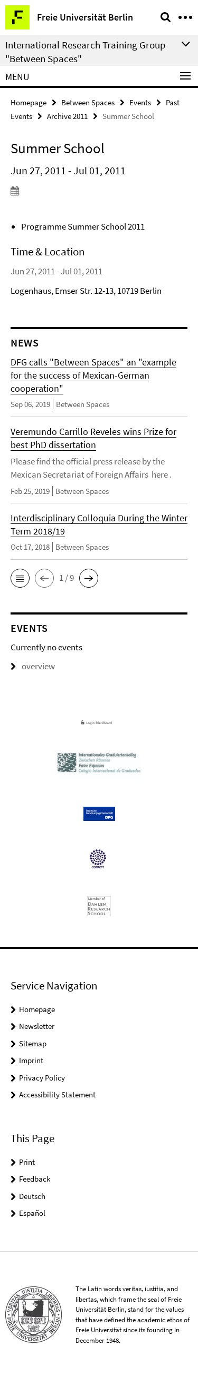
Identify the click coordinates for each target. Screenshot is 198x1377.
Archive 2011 (67, 116)
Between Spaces (88, 102)
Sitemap (32, 1043)
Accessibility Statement (57, 1094)
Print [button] (27, 1162)
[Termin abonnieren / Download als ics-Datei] (99, 190)
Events (140, 102)
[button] (20, 578)
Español (32, 1213)
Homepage (28, 102)
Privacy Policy (42, 1078)
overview (38, 666)
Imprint (31, 1060)
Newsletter (36, 1026)
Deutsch (32, 1196)
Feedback (34, 1179)
